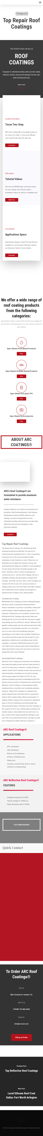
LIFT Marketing (31, 1128)
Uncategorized (22, 13)
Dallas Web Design (19, 1128)
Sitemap (38, 1128)
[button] (40, 2)
